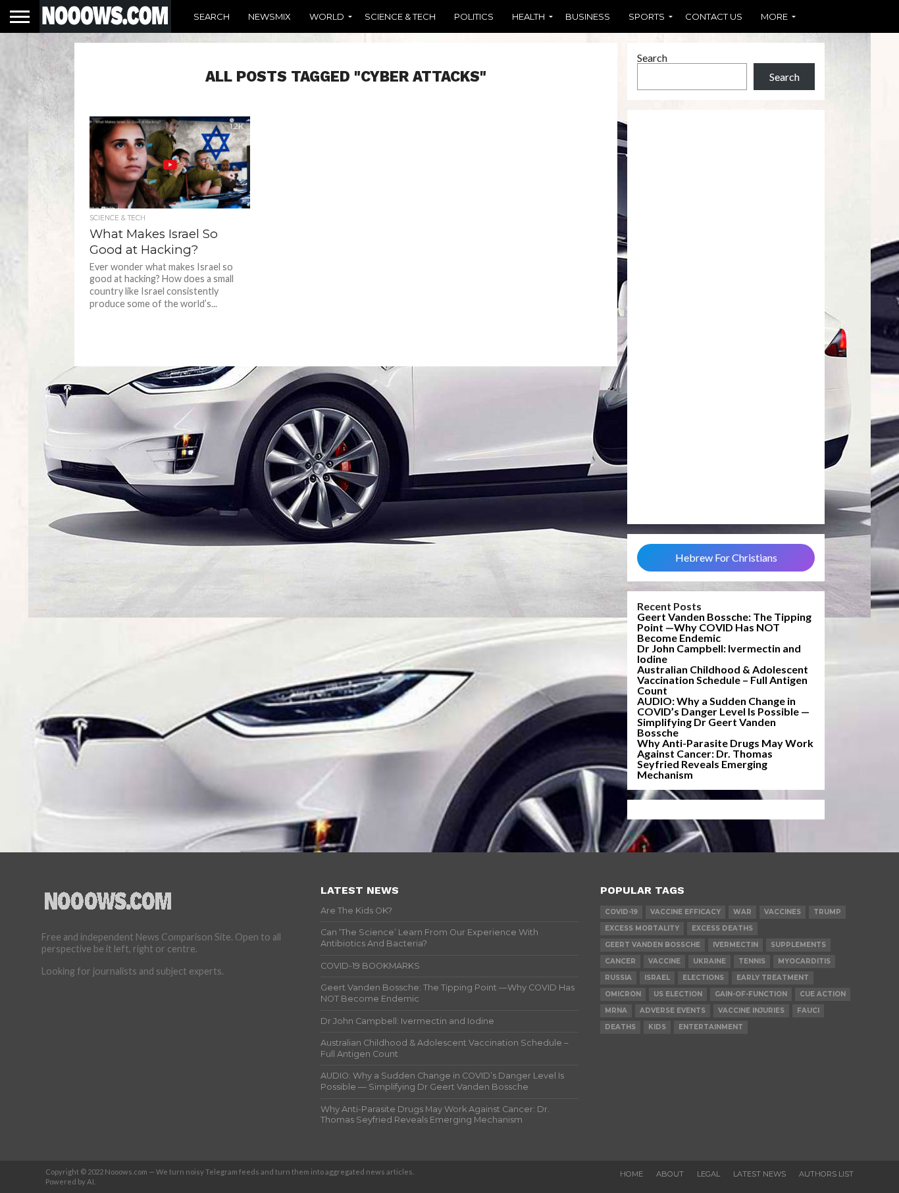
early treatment (772, 977)
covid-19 (621, 912)
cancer (620, 961)
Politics (474, 16)
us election (678, 994)
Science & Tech (400, 16)
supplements (798, 944)
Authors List (826, 1174)
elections (703, 977)
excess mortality (642, 928)
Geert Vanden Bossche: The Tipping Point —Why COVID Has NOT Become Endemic (724, 627)
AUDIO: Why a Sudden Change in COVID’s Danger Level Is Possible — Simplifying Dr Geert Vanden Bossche (723, 716)
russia (618, 977)
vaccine (664, 961)
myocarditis (804, 961)
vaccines (782, 912)
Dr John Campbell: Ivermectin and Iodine (719, 653)
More (774, 16)
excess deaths (722, 928)
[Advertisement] (726, 317)
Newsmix (269, 16)
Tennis (751, 961)
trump (827, 912)
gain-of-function (751, 994)
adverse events (673, 1010)
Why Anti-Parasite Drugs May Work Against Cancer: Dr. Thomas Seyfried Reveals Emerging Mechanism (725, 759)
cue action (823, 994)
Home (631, 1174)
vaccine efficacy (685, 912)
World (326, 16)
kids (657, 1027)
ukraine (709, 961)
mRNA (616, 1010)
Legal (708, 1174)
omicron (623, 994)
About (670, 1174)
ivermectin (735, 944)
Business (587, 16)
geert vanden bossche (652, 944)
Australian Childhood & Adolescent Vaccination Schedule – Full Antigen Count (722, 679)
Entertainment (711, 1027)
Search (211, 16)
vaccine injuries (751, 1010)
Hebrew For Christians (726, 557)
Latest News (759, 1174)
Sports (647, 16)
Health (528, 16)
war (742, 912)
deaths (620, 1027)
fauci (808, 1010)
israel (657, 977)
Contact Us (713, 16)
